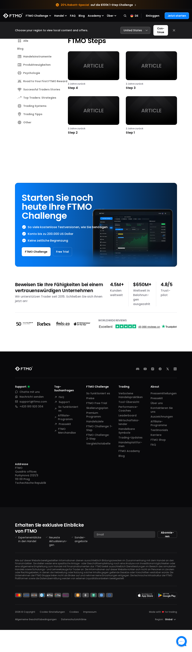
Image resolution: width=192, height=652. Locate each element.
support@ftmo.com (33, 401)
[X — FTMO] (168, 369)
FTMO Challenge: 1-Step (99, 428)
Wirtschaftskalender (128, 422)
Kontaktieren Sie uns (162, 410)
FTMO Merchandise (67, 431)
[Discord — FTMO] (138, 369)
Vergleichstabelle (98, 443)
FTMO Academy (129, 451)
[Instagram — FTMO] (152, 369)
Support (64, 402)
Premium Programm (93, 414)
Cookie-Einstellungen (52, 611)
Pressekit (65, 424)
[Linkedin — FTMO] (175, 369)
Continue (160, 30)
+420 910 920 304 (31, 406)
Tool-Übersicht (128, 402)
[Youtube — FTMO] (145, 369)
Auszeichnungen (162, 416)
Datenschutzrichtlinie (73, 619)
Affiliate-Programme (159, 423)
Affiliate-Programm (65, 417)
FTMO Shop (158, 440)
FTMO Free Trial (96, 403)
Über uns (157, 403)
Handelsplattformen (130, 444)
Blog (82, 16)
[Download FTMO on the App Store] (145, 595)
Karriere (156, 435)
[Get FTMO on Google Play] (167, 595)
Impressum (90, 611)
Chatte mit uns (30, 392)
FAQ (73, 16)
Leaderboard (127, 415)
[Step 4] (93, 70)
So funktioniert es (68, 408)
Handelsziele (95, 421)
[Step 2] (93, 115)
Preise (90, 398)
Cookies (74, 611)
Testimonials (159, 430)
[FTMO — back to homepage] (13, 16)
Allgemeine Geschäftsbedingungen (36, 619)
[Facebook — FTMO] (160, 369)
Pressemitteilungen (164, 393)
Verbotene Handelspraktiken (130, 395)
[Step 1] (151, 115)
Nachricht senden (32, 397)
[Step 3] (151, 70)
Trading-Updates (130, 437)
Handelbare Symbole (126, 431)
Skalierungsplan (97, 408)
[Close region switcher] (174, 30)
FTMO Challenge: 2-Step (97, 437)
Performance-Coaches (128, 408)
